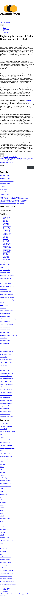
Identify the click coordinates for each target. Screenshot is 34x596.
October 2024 (6, 249)
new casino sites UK (5, 313)
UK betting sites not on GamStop (8, 584)
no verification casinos (5, 283)
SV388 (2, 507)
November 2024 (7, 247)
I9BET (1, 513)
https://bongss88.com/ (5, 480)
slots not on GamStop (5, 453)
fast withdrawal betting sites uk (7, 286)
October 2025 (6, 231)
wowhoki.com (3, 338)
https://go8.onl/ (3, 472)
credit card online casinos (6, 324)
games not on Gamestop (6, 376)
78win (1, 505)
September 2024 (7, 250)
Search (2, 165)
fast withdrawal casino (5, 194)
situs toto (2, 348)
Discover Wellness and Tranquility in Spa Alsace (12, 203)
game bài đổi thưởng (5, 497)
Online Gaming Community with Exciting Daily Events (14, 198)
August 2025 (6, 234)
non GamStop (3, 289)
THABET (2, 469)
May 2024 (5, 254)
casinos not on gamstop (6, 367)
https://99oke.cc (4, 529)
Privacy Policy (6, 29)
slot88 (1, 267)
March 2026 (6, 224)
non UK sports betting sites (7, 275)
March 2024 (6, 257)
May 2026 (5, 221)
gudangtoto (3, 551)
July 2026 (5, 218)
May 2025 (5, 239)
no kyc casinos (3, 189)
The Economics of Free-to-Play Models (10, 197)
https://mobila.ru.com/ (5, 559)
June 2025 (5, 237)
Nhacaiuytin (3, 532)
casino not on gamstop (5, 321)
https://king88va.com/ (5, 537)
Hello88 (2, 516)
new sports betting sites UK (7, 359)
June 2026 (5, 220)
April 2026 (6, 223)
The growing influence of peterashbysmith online (12, 201)
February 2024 (7, 259)
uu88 (1, 386)
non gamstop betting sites (6, 416)
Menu (2, 25)
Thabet (1, 491)
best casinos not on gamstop (7, 297)
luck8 (1, 450)
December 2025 (7, 229)
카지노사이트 (4, 548)
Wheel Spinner (3, 261)
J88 (1, 499)
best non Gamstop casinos (6, 384)
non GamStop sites (4, 343)
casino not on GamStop (6, 362)
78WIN (2, 346)
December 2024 (7, 246)
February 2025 (7, 243)
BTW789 (2, 186)
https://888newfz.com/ (5, 291)
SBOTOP (2, 464)
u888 (1, 554)
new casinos (3, 308)
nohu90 (2, 535)
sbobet (1, 545)
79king (1, 475)
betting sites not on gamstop (7, 181)
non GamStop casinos (5, 478)
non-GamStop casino (5, 567)
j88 (1, 434)
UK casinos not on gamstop (7, 540)
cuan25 (2, 302)
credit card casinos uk (5, 280)
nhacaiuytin (28, 100)
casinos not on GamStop (6, 389)
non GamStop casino (5, 397)
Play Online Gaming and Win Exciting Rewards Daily (13, 200)
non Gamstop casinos (5, 411)
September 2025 (7, 233)
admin (5, 157)
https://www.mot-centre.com (7, 162)
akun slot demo (4, 526)
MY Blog (5, 423)
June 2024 (5, 253)
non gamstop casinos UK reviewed (8, 335)
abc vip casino (4, 305)
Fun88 (1, 488)
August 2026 (6, 217)
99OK (1, 510)
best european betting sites (6, 294)
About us (5, 30)
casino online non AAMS (6, 570)
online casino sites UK (5, 278)
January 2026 (6, 227)
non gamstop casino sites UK (7, 400)
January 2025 (6, 244)
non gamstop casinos (5, 175)
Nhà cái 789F (3, 429)
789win (2, 437)
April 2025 (6, 240)
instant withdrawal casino (6, 310)
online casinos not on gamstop (7, 431)
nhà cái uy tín (3, 494)
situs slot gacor (3, 365)
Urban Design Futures (5, 22)
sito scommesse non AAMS (7, 373)
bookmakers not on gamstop (7, 581)
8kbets (1, 543)
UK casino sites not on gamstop (8, 319)
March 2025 (6, 241)
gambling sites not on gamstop (7, 448)
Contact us (5, 32)
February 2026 (7, 226)
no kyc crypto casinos (5, 354)
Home (4, 28)
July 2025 (5, 236)
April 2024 (6, 256)
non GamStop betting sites (6, 351)
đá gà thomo (3, 502)
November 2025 (7, 230)
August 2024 (6, 252)
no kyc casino (3, 357)
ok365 (1, 521)
